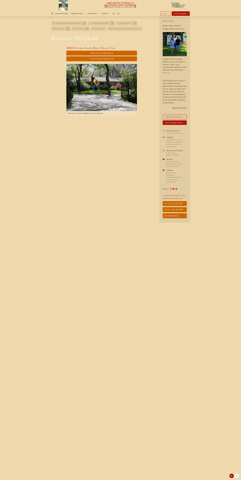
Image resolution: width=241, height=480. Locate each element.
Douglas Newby (168, 21)
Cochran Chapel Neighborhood (102, 59)
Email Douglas (172, 216)
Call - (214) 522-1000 (175, 203)
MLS (113, 13)
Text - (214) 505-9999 (175, 209)
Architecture (92, 13)
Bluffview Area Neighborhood (101, 53)
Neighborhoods (77, 13)
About (164, 13)
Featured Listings (61, 13)
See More (166, 72)
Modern (104, 13)
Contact (179, 13)
